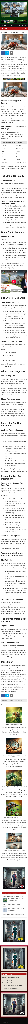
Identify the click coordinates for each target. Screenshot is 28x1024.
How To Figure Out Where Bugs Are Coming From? (14, 755)
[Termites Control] (14, 931)
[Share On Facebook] (3, 53)
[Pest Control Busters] (14, 2)
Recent (4, 893)
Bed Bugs (5, 700)
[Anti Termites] (14, 878)
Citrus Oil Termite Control (8, 983)
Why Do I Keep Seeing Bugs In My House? (14, 850)
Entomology (10, 700)
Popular (9, 893)
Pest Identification (18, 700)
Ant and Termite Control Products (10, 977)
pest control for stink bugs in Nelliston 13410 (14, 914)
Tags (20, 893)
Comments (14, 893)
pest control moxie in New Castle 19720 (13, 896)
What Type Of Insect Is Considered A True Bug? (14, 787)
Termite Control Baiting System (10, 988)
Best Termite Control (7, 980)
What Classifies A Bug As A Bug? (14, 724)
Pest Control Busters (10, 1020)
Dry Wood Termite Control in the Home (12, 985)
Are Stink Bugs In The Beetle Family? (14, 817)
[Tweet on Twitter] (7, 53)
